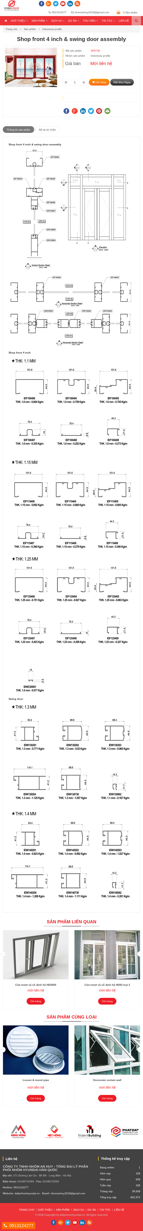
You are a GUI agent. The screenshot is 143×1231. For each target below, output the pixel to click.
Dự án (72, 20)
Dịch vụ (56, 20)
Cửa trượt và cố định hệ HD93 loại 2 (107, 984)
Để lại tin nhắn (47, 129)
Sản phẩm (38, 20)
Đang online (107, 1167)
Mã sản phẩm (74, 50)
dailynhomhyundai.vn (27, 1193)
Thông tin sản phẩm (18, 129)
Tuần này (105, 1185)
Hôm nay (105, 1173)
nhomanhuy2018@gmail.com (92, 12)
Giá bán (73, 64)
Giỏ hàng (100, 82)
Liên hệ (124, 20)
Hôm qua (105, 1179)
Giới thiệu (18, 20)
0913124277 (59, 12)
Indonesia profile (52, 29)
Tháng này (106, 1191)
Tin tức (107, 20)
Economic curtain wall (107, 1080)
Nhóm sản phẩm (75, 55)
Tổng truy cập (108, 1197)
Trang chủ (12, 29)
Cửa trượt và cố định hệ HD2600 (35, 984)
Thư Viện (89, 20)
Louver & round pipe (36, 1080)
